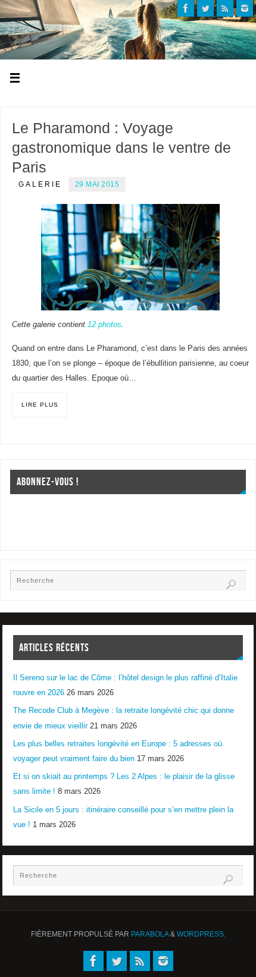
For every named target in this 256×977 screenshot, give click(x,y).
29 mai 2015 (97, 184)
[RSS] (225, 8)
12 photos (104, 325)
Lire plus (39, 404)
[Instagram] (244, 8)
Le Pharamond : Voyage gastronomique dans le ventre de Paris (121, 147)
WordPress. (201, 934)
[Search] (231, 584)
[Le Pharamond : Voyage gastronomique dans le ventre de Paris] (130, 257)
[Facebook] (185, 8)
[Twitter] (205, 8)
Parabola (149, 934)
